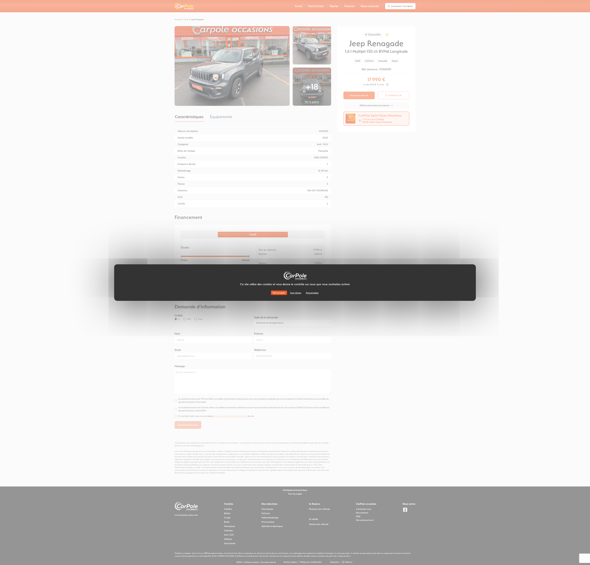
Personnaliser (312, 292)
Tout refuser (295, 292)
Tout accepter (279, 292)
